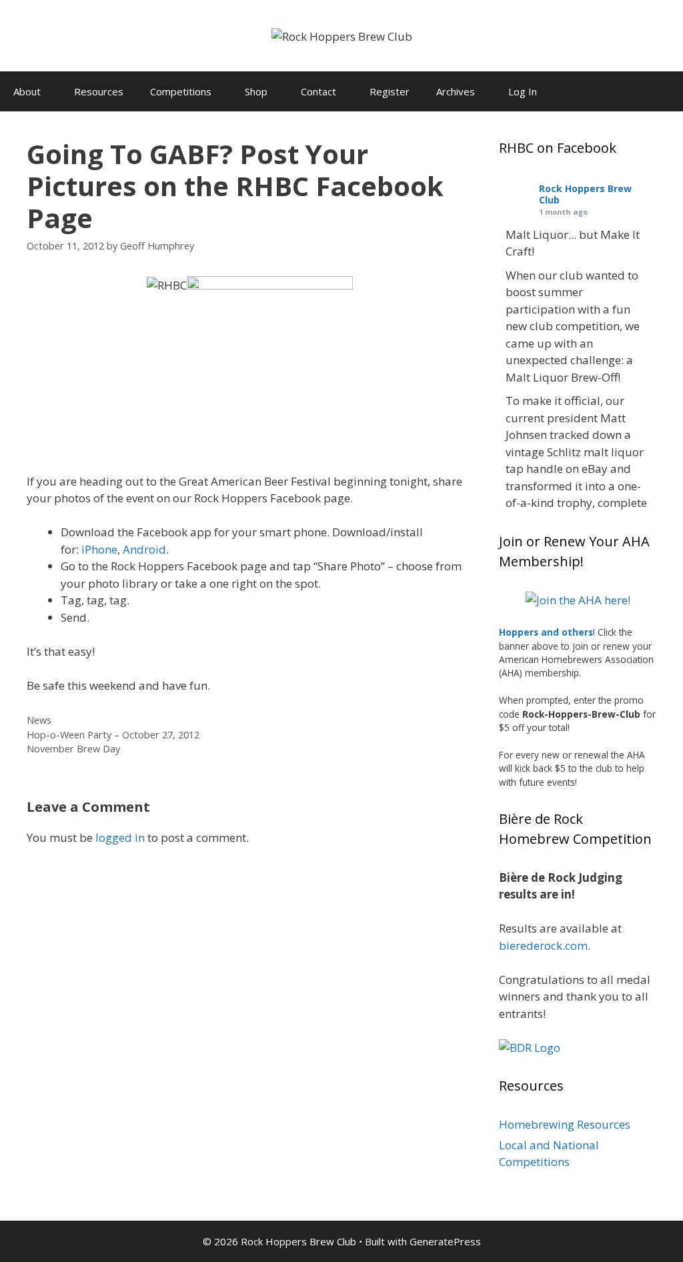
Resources (98, 91)
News (39, 720)
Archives (455, 91)
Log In (522, 91)
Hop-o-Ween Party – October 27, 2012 (113, 734)
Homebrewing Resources (564, 1124)
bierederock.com (543, 945)
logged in (120, 837)
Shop (256, 91)
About (27, 91)
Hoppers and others (546, 632)
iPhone (99, 549)
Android (144, 549)
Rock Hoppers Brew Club (585, 194)
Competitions (180, 91)
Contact (318, 91)
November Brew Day (73, 748)
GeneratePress (445, 1241)
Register (390, 91)
